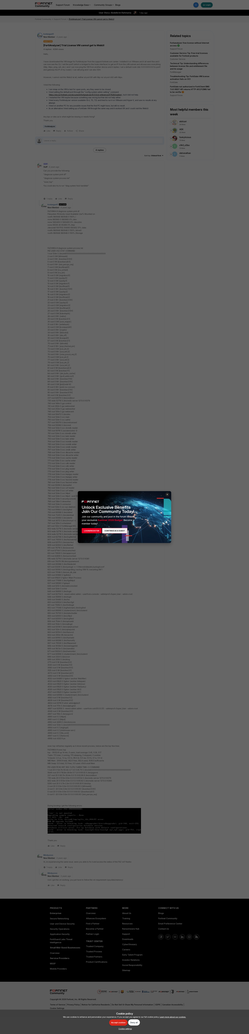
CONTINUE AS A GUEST (115, 531)
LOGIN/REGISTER (91, 531)
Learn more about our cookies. (173, 1017)
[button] (124, 1029)
